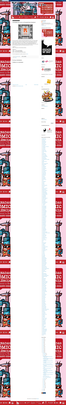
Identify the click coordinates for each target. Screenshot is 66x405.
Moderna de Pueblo (44, 281)
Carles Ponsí (44, 167)
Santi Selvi (43, 315)
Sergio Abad (43, 321)
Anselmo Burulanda (44, 156)
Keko (43, 240)
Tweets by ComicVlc (44, 119)
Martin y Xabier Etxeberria (45, 268)
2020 (43, 345)
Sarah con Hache (44, 318)
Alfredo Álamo (44, 142)
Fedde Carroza (44, 191)
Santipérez (43, 316)
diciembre (44, 353)
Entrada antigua (36, 84)
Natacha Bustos (44, 285)
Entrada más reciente (15, 84)
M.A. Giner (43, 254)
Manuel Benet (44, 261)
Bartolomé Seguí (44, 161)
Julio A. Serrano (44, 239)
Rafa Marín (43, 302)
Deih (42, 180)
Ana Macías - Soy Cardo (45, 146)
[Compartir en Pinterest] (25, 56)
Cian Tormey (44, 171)
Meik (42, 272)
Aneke (43, 152)
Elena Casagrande (44, 185)
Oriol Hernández (44, 288)
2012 (43, 390)
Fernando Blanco (44, 192)
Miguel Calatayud (44, 274)
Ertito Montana (44, 189)
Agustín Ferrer (44, 138)
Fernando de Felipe (44, 194)
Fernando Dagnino (44, 193)
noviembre (44, 354)
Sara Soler (43, 317)
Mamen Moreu (44, 257)
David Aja (43, 176)
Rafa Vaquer (43, 303)
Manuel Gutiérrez (44, 262)
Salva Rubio (43, 313)
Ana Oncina (43, 148)
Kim (42, 241)
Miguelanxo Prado (44, 276)
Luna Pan (43, 253)
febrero (44, 386)
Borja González (44, 164)
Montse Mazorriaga (44, 282)
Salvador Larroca (44, 314)
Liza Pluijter (43, 248)
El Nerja (43, 183)
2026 (43, 338)
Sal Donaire (43, 312)
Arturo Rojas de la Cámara (45, 159)
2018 (43, 347)
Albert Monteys (44, 141)
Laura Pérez (43, 245)
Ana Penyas (43, 149)
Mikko (43, 277)
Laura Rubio (43, 247)
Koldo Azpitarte (44, 242)
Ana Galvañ (43, 145)
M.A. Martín (43, 255)
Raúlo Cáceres (44, 306)
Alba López (43, 140)
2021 (43, 344)
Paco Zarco (43, 293)
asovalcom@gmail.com (44, 106)
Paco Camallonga (44, 291)
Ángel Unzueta (44, 154)
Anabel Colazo (44, 150)
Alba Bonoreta (44, 139)
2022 (43, 343)
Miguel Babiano (44, 273)
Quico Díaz (43, 298)
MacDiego (43, 256)
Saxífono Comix (44, 319)
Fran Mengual (44, 195)
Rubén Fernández (44, 310)
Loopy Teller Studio (44, 249)
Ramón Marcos (44, 304)
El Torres (43, 184)
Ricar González (44, 307)
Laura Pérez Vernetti (45, 246)
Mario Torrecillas (44, 266)
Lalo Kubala (43, 243)
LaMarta (43, 244)
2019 (43, 346)
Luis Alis (43, 251)
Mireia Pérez (44, 280)
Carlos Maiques (44, 168)
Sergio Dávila (44, 323)
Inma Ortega (43, 201)
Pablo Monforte (44, 290)
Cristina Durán (44, 173)
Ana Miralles (43, 147)
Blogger (38, 398)
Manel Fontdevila (44, 258)
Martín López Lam (44, 267)
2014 (43, 352)
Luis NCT (43, 252)
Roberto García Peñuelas (45, 309)
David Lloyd (43, 177)
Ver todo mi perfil (43, 25)
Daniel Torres (44, 175)
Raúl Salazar (44, 305)
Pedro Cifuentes (44, 294)
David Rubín (43, 178)
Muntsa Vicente (44, 283)
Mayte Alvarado (44, 271)
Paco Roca (43, 292)
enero (44, 387)
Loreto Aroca (44, 250)
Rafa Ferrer (43, 300)
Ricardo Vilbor (44, 308)
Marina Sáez (44, 265)
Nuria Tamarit (44, 286)
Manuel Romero (44, 263)
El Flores (43, 182)
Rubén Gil (43, 311)
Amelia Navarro (44, 144)
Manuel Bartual (44, 260)
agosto (44, 379)
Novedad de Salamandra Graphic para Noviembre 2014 (48, 358)
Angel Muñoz (44, 153)
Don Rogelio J (44, 181)
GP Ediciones (44, 197)
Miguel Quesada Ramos (45, 275)
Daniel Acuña (44, 174)
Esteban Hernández (44, 190)
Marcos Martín (44, 264)
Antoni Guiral (44, 157)
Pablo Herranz (44, 289)
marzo (44, 385)
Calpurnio (43, 165)
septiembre (44, 378)
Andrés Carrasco (44, 151)
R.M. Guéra (43, 299)
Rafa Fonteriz (44, 301)
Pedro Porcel (44, 295)
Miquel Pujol (43, 279)
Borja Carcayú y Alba (45, 163)
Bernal (43, 162)
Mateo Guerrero (44, 269)
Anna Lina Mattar (44, 155)
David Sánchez (44, 179)
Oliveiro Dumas (44, 287)
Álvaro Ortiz (43, 143)
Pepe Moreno (44, 297)
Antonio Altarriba (44, 158)
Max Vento (43, 270)
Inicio (26, 84)
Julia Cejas (43, 238)
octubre (44, 355)
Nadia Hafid (43, 284)
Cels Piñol (43, 169)
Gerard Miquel (44, 196)
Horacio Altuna (44, 199)
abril (43, 384)
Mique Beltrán (44, 278)
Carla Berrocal (44, 166)
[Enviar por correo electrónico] (22, 56)
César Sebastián (44, 170)
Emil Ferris (43, 186)
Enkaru (43, 187)
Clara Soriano (44, 172)
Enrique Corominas (44, 188)
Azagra (43, 160)
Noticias (16, 57)
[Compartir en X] (23, 56)
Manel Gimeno (44, 259)
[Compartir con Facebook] (24, 56)
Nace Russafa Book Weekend (47, 377)
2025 (43, 339)
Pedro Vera (43, 296)
